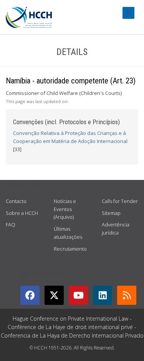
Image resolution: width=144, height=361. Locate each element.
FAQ (10, 224)
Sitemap (111, 213)
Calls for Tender (120, 201)
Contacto (16, 201)
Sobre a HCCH (22, 213)
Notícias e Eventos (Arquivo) (65, 209)
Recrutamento (70, 248)
